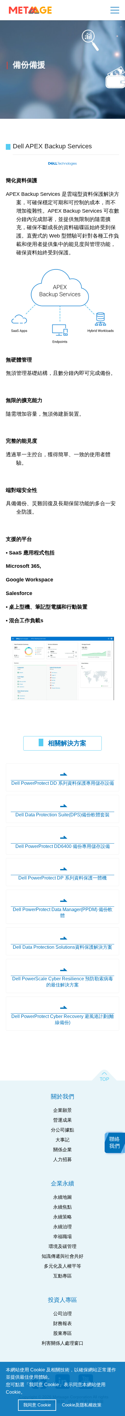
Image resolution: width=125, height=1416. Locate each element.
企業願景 (62, 1110)
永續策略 (62, 1216)
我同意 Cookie (37, 1404)
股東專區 (62, 1333)
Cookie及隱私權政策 (81, 1404)
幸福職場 (62, 1236)
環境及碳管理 (62, 1246)
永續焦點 (62, 1207)
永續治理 (62, 1226)
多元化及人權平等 (62, 1266)
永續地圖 (62, 1197)
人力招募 (62, 1159)
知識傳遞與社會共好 (62, 1256)
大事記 (62, 1139)
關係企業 (62, 1149)
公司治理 (62, 1313)
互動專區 (62, 1275)
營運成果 (62, 1120)
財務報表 (62, 1323)
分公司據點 (62, 1129)
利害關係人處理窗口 (62, 1343)
